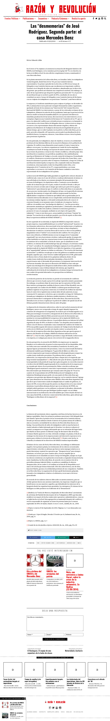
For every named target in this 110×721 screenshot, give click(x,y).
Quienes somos (32, 712)
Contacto (42, 712)
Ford (38, 543)
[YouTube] (99, 18)
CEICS (63, 712)
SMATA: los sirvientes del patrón (52, 574)
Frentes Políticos (11, 18)
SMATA (79, 543)
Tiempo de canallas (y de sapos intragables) (33, 680)
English (69, 712)
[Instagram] (102, 18)
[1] (61, 217)
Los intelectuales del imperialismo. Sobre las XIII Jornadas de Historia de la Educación (75, 682)
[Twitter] (96, 18)
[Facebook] (93, 18)
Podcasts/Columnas (59, 18)
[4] (56, 397)
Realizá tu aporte (79, 18)
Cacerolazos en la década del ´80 (96, 680)
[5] (61, 438)
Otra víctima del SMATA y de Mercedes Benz (34, 574)
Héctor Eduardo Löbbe (47, 543)
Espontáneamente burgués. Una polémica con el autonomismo (54, 681)
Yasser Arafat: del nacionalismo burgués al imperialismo (11, 681)
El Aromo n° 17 (66, 41)
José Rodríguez (60, 543)
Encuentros (42, 18)
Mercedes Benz (71, 543)
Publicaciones (28, 18)
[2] (34, 336)
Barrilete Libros (53, 712)
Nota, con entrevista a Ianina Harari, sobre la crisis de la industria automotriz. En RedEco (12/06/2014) (74, 580)
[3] (48, 360)
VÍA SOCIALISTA (78, 712)
